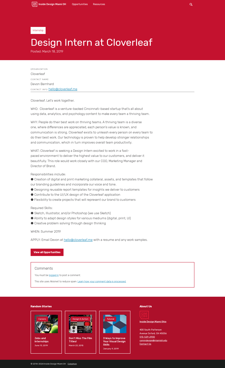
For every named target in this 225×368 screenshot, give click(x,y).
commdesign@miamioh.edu (153, 340)
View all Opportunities (47, 252)
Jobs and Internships (46, 332)
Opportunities (80, 4)
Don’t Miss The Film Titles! (80, 332)
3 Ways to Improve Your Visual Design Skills (114, 332)
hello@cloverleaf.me (63, 89)
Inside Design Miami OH (52, 4)
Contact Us (145, 344)
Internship (38, 30)
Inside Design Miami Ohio (153, 321)
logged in (54, 275)
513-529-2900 (147, 337)
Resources (99, 4)
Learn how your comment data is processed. (102, 281)
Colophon (72, 363)
